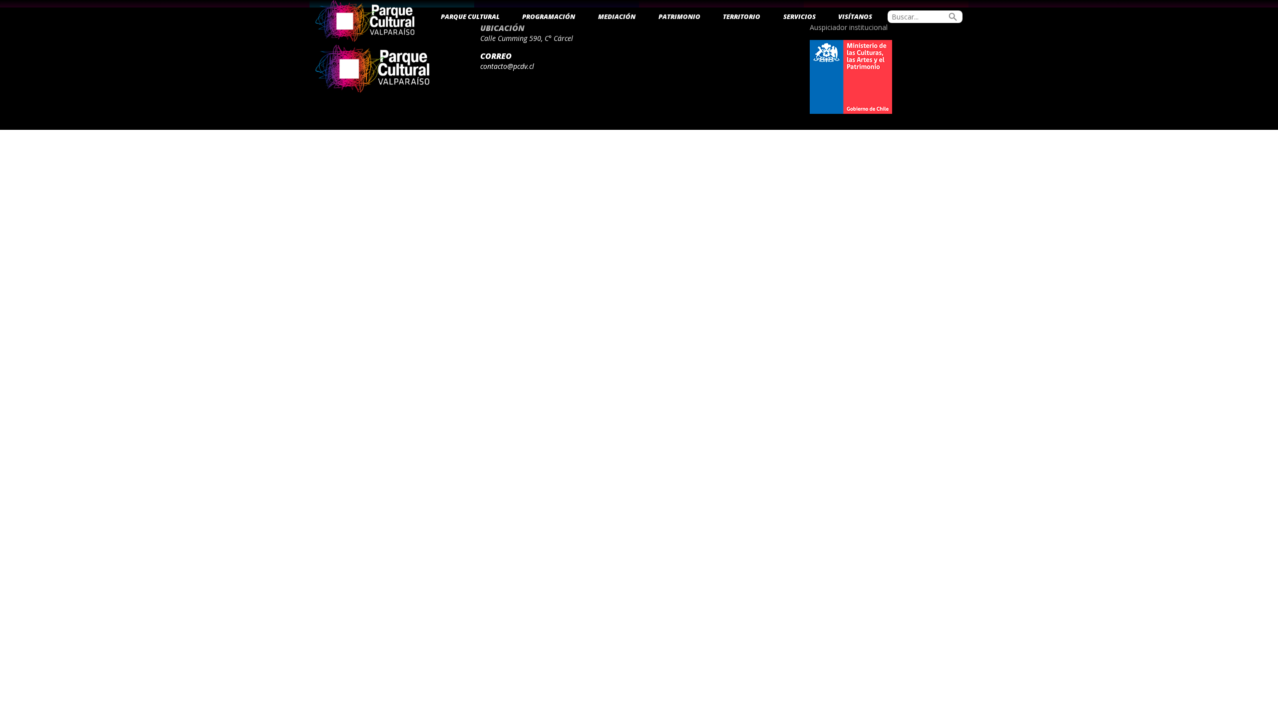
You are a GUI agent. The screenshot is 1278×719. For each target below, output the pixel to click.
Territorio (741, 16)
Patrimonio (679, 16)
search (953, 16)
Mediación (617, 16)
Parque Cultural (470, 16)
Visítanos (855, 16)
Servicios (799, 16)
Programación (548, 16)
